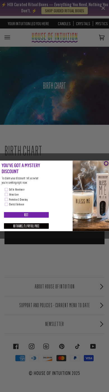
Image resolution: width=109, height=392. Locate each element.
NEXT (26, 215)
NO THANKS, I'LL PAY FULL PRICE (26, 226)
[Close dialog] (106, 163)
